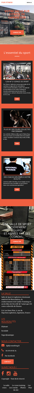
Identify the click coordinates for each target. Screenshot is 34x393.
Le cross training (19, 385)
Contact (7, 362)
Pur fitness (6, 2)
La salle (6, 385)
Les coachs (13, 388)
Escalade (4, 331)
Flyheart (4, 327)
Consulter (17, 32)
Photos (23, 388)
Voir (17, 99)
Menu (30, 3)
